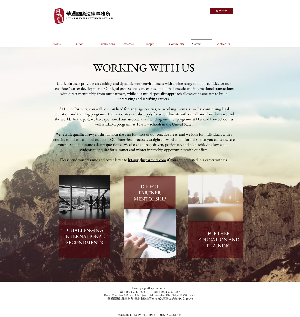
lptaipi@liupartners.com (147, 159)
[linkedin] (243, 33)
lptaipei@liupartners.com (152, 288)
